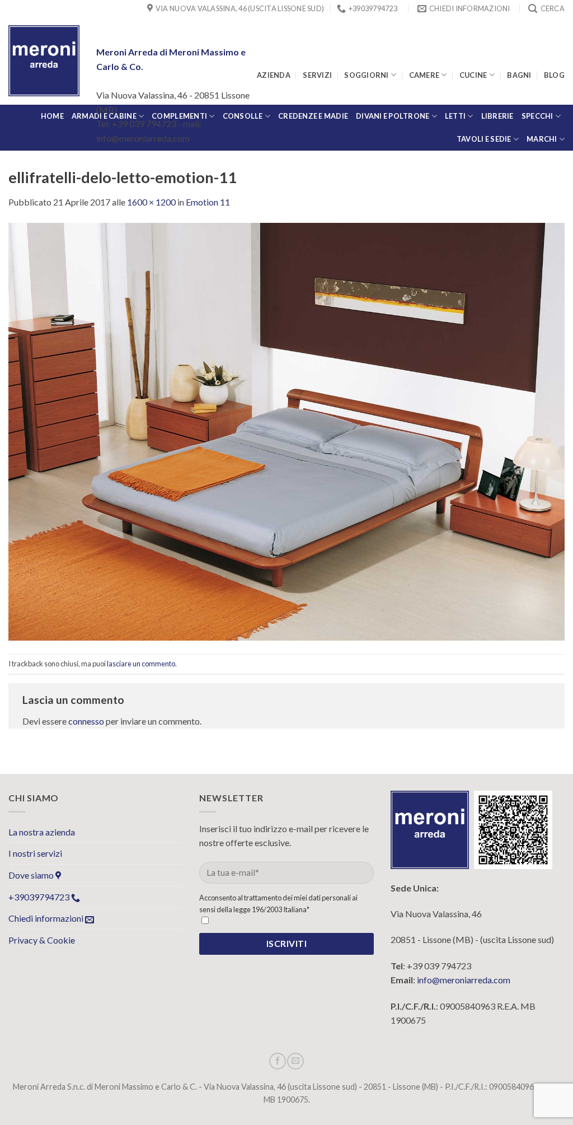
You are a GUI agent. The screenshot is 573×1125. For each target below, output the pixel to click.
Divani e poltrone (392, 115)
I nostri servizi (35, 853)
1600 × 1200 (151, 202)
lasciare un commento (141, 663)
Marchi (542, 138)
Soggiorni (366, 75)
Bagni (519, 75)
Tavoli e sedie (484, 138)
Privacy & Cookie (41, 940)
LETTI (455, 115)
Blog (554, 75)
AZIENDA (273, 75)
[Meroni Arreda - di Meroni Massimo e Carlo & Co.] (43, 61)
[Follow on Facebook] (277, 1061)
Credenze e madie (313, 115)
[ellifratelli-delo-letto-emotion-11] (286, 430)
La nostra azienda (41, 832)
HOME (52, 115)
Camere (424, 75)
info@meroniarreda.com (463, 979)
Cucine (473, 75)
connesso (86, 721)
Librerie (497, 115)
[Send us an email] (295, 1061)
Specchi (537, 115)
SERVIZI (317, 75)
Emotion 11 (208, 202)
